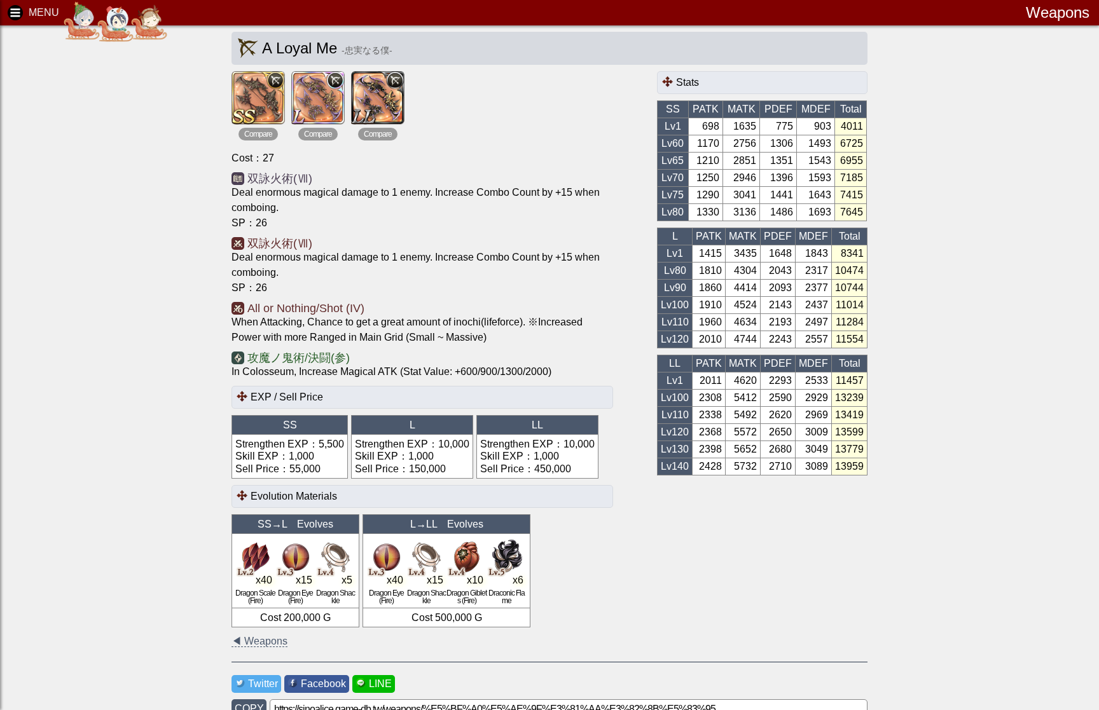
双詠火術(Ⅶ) (279, 178)
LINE (380, 683)
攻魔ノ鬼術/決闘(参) (298, 358)
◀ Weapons (259, 641)
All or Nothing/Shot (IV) (305, 308)
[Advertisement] (108, 229)
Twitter (263, 683)
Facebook (323, 683)
